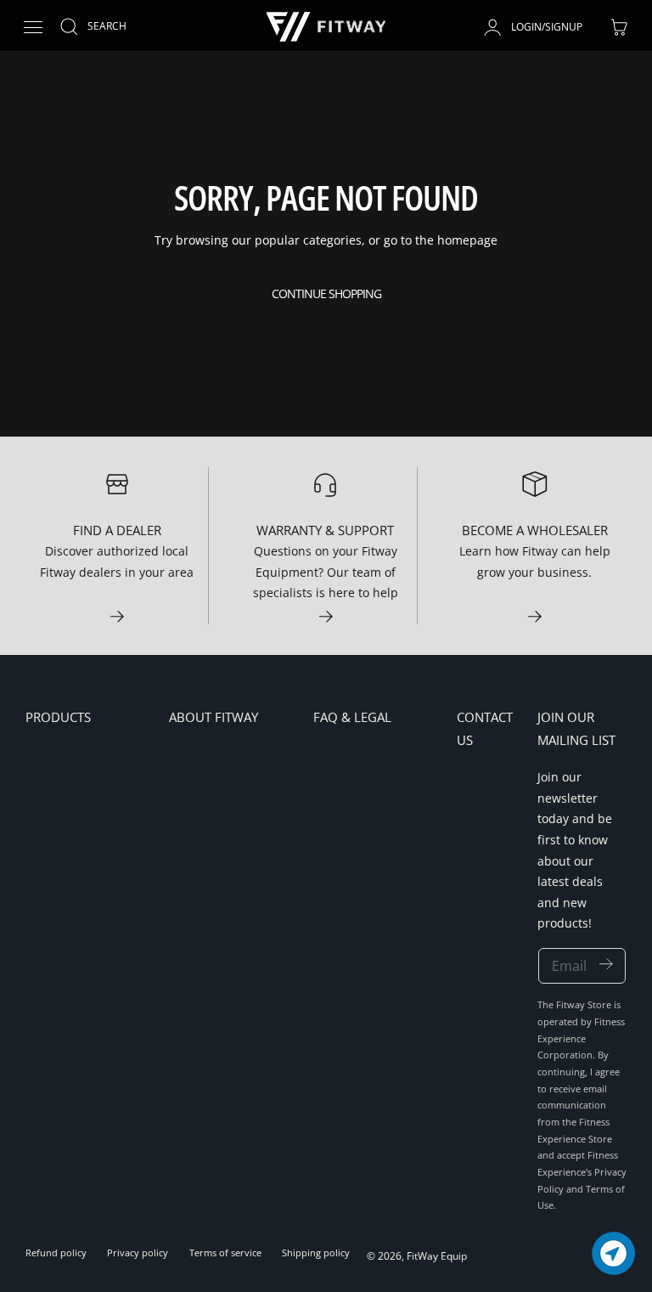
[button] (32, 27)
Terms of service (225, 1252)
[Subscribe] (606, 964)
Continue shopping (326, 293)
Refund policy (56, 1252)
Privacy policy (137, 1252)
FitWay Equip (437, 1256)
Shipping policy (316, 1252)
